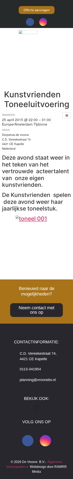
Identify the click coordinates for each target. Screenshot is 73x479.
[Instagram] (43, 22)
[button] (36, 73)
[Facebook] (30, 22)
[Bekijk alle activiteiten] (66, 115)
